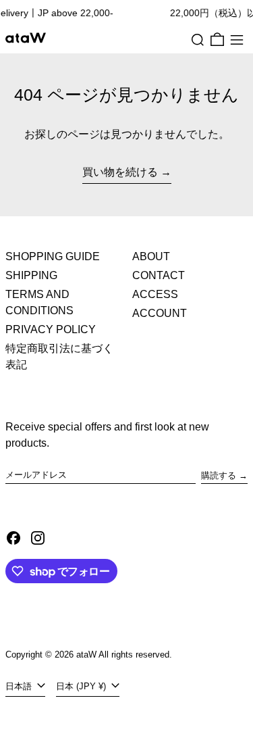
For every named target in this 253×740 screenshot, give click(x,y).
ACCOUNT (159, 313)
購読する (218, 475)
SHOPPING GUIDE (52, 256)
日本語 (19, 686)
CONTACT (158, 275)
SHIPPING (31, 275)
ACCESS (155, 294)
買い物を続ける (120, 172)
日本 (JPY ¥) (82, 686)
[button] (197, 40)
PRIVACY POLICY (50, 329)
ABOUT (151, 256)
